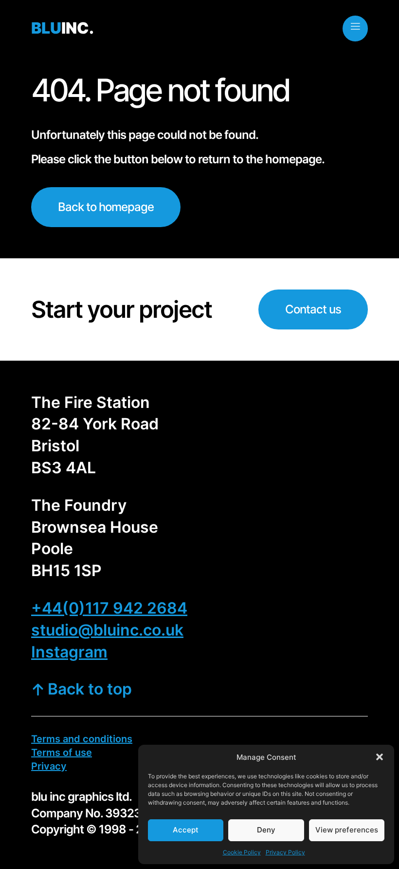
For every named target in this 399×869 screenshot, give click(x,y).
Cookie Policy (242, 852)
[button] (379, 757)
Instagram (69, 651)
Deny (266, 829)
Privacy (49, 766)
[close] (355, 26)
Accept (186, 829)
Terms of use (61, 752)
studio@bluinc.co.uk (107, 629)
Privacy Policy (285, 852)
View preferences (346, 829)
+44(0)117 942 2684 (109, 608)
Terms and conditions (81, 739)
